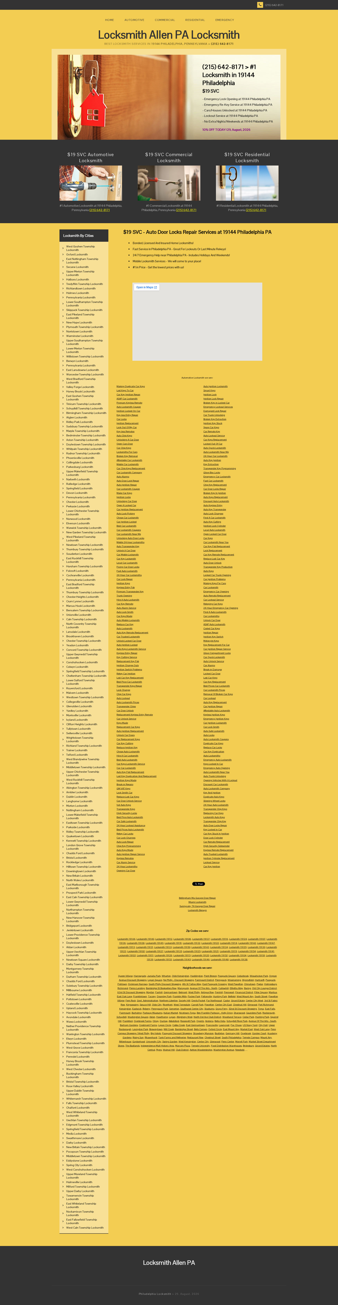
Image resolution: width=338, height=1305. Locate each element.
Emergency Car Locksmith (217, 476)
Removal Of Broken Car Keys (218, 694)
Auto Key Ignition (212, 460)
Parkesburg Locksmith (79, 467)
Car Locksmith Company (129, 472)
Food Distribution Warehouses (226, 1045)
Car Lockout (209, 698)
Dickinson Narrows (137, 984)
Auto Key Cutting (212, 521)
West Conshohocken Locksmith (85, 1169)
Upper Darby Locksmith (80, 1191)
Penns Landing (137, 988)
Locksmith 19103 (127, 955)
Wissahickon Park (259, 975)
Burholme (137, 1012)
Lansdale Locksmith (78, 632)
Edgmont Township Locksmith (84, 1124)
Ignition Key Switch (213, 636)
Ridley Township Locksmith (82, 831)
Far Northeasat (214, 1000)
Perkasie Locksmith (78, 506)
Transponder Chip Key (214, 821)
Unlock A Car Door (126, 550)
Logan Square (155, 980)
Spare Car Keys (211, 427)
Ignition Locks (124, 497)
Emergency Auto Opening (216, 768)
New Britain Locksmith (79, 875)
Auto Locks (208, 735)
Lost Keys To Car (125, 390)
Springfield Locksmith (79, 488)
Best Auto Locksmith (127, 759)
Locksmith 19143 (200, 947)
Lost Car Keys (210, 677)
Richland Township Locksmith (84, 745)
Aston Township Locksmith (82, 440)
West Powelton (235, 984)
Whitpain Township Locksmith (84, 449)
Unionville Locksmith (78, 615)
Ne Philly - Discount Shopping (178, 980)
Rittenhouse (125, 1041)
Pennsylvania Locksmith (80, 297)
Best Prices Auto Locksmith (130, 829)
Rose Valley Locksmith (79, 1086)
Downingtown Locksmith (81, 871)
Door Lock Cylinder (213, 837)
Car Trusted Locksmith (128, 636)
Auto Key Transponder (214, 509)
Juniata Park (154, 975)
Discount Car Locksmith (215, 784)
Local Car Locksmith (127, 562)
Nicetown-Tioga (187, 1012)
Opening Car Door (126, 870)
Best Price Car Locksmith (129, 681)
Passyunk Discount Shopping (177, 1033)
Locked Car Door (211, 673)
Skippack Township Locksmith (84, 310)
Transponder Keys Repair (129, 685)
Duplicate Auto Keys (213, 796)
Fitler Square (261, 992)
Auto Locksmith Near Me (216, 452)
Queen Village (125, 975)
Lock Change (123, 690)
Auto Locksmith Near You (216, 772)
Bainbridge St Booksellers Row (161, 988)
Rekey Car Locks (125, 833)
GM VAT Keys (123, 788)
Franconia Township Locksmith (84, 1052)
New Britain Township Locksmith (85, 1147)
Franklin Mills (180, 996)
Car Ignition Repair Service (217, 649)
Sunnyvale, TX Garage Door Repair (197, 906)
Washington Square (138, 1017)
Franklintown (140, 996)
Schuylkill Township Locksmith (84, 408)
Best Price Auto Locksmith (130, 817)
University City (153, 1041)
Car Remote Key (211, 431)
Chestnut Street (213, 1037)
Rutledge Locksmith (78, 484)
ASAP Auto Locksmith (214, 624)
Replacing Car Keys (213, 813)
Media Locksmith (76, 1133)
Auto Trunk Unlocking (214, 776)
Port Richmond (266, 1004)
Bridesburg (248, 1045)
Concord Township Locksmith (84, 650)
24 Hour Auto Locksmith (215, 804)
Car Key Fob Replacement (216, 546)
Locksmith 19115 (182, 955)
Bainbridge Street (184, 1029)
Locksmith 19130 (256, 947)
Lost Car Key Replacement (130, 677)
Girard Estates (262, 1045)
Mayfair (150, 992)
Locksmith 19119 (228, 951)
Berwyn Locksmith (77, 361)
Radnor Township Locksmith (83, 453)
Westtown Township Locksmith (85, 697)
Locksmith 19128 (136, 943)
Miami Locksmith (197, 902)
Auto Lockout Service (214, 435)
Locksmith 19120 (200, 955)
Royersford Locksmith (79, 688)
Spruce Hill (145, 1004)
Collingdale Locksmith (79, 462)
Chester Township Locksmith (83, 641)
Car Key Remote (125, 603)
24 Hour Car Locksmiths (129, 575)
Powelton (209, 1004)
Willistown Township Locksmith (85, 356)
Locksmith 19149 (155, 943)
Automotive (134, 20)
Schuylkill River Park (237, 1021)
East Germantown (195, 1025)
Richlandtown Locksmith (81, 288)
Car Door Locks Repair (214, 488)
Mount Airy (266, 1037)
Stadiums (209, 1008)
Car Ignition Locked (127, 521)
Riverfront (168, 1004)
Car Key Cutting (125, 743)
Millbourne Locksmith (79, 990)
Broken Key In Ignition (214, 493)
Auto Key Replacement (215, 702)
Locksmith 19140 (145, 939)
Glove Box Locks (211, 472)
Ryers (159, 1049)
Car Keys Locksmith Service (131, 763)
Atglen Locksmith (76, 417)
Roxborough (268, 1012)
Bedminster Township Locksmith (86, 435)
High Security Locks (127, 813)
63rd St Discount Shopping (131, 992)
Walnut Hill (169, 1049)
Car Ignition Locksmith (215, 722)
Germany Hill (232, 1033)
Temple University (200, 1045)
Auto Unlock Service (213, 661)
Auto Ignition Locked (127, 644)
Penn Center (227, 1041)
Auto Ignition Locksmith (215, 386)
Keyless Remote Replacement (218, 850)
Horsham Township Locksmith (84, 566)
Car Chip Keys (124, 447)
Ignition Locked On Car (128, 411)
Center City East (223, 1004)
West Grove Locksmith (79, 1047)
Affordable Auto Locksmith (216, 710)
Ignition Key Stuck (212, 423)
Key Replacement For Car (216, 644)
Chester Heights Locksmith (82, 597)
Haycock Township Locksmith (84, 1012)
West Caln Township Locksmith (85, 1227)
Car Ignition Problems (214, 579)
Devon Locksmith (76, 493)
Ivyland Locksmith (77, 719)
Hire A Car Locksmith (127, 755)
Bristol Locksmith (76, 857)
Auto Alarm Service (126, 608)
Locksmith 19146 (201, 959)
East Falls (270, 1008)
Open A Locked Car (126, 505)
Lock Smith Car (124, 792)
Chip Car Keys (124, 694)
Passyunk (270, 980)
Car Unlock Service (126, 718)
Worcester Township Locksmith (85, 374)
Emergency (225, 20)
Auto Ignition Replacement (130, 731)
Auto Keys (208, 571)
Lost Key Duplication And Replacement (136, 776)
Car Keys (208, 538)
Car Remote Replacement (216, 841)
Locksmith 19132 (191, 943)
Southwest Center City (191, 1008)
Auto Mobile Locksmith (128, 620)
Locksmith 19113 (126, 947)
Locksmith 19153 (163, 959)
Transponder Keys (126, 809)
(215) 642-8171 (274, 5)
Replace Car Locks (212, 747)
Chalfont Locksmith (78, 1107)
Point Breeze (210, 975)
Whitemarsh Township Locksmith (86, 1098)
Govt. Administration (147, 1000)
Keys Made (122, 722)
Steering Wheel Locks (214, 800)
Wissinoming (234, 980)
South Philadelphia (231, 1037)
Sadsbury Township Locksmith (84, 426)
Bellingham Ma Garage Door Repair (197, 898)
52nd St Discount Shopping (243, 1008)
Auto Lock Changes (213, 513)
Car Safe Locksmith (127, 821)
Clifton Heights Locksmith (81, 724)
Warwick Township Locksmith (84, 528)
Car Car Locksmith (126, 768)
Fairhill (159, 992)
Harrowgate (140, 975)
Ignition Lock (210, 394)
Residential (195, 20)
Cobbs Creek (178, 1025)
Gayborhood (138, 1041)
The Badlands (132, 1045)
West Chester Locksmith (81, 1069)
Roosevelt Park (187, 1021)
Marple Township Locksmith (83, 431)
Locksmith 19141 (265, 951)
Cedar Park (248, 1017)
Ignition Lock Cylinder (214, 525)
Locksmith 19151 (173, 943)
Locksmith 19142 (247, 943)
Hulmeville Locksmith (79, 1182)
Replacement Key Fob (128, 661)
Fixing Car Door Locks (128, 566)
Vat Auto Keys (124, 804)
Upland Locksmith (77, 1008)
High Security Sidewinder (216, 846)
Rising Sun (138, 1037)
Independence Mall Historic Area (157, 1045)
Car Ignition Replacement (130, 509)
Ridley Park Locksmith (79, 422)
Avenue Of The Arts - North (203, 988)
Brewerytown (156, 1029)
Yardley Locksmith (77, 710)
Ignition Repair (210, 632)
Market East (246, 1029)
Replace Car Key (125, 624)
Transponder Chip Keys (215, 809)
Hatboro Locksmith (77, 279)
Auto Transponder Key (128, 546)
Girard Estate (238, 1000)
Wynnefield (248, 980)
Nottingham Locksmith (80, 810)
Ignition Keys (123, 583)
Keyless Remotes (125, 858)
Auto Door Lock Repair (128, 480)
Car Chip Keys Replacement (131, 468)
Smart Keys (209, 390)
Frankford (128, 1021)
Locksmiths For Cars (127, 452)
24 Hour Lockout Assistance (131, 825)
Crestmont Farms (148, 1025)
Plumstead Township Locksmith (85, 1043)
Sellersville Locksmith (79, 733)
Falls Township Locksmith (81, 1103)
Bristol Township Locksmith (82, 1081)
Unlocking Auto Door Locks (130, 538)
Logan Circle (164, 1025)
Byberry (146, 1008)
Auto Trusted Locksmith (215, 854)
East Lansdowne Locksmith (82, 370)
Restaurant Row (195, 1037)
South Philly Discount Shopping (165, 984)
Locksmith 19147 (266, 943)
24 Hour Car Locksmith (215, 456)
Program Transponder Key (130, 591)
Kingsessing (132, 1004)
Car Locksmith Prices (214, 690)
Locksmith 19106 (182, 939)
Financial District (244, 992)
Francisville (212, 1025)
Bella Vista (220, 1021)
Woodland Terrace (231, 1017)
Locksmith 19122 (210, 943)
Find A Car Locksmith (214, 517)
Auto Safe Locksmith (213, 731)
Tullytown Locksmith (78, 728)
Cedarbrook (243, 975)
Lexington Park (140, 1029)
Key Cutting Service (127, 657)
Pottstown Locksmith (79, 999)
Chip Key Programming (129, 846)
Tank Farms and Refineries (172, 1037)
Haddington (196, 975)
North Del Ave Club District (207, 1017)
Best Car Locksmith (126, 525)
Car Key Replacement (214, 681)
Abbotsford (174, 1021)
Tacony (152, 996)
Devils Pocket (198, 1000)
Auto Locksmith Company (216, 788)
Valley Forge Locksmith (80, 387)
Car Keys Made (124, 616)
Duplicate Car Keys (213, 743)
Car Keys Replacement (215, 439)
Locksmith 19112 (163, 939)
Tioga (261, 1008)
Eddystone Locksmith (79, 1160)
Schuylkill (122, 1017)
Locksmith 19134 (219, 947)
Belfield (232, 996)
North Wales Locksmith (80, 880)
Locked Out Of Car (212, 443)
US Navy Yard (250, 1025)
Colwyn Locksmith (77, 667)
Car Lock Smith (211, 727)
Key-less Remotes (125, 431)
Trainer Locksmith (76, 750)
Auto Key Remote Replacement (132, 632)
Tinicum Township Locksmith (83, 404)
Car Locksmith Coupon (128, 488)
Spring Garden (169, 1041)
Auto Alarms (123, 476)
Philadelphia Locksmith (155, 1294)
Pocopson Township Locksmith (85, 1151)
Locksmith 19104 (237, 955)
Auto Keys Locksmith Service (131, 649)
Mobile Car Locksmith (128, 464)
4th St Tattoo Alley (191, 984)
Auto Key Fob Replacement (130, 772)
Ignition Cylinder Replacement (219, 858)
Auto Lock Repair (125, 841)
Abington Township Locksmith (84, 787)
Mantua (273, 992)
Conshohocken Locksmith (82, 662)
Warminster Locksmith (79, 336)
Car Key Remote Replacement (218, 554)
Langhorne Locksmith (79, 801)
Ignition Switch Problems (129, 669)
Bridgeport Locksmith (79, 925)
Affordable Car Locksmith (129, 460)
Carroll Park (197, 1004)
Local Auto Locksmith (214, 530)
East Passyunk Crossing (214, 984)
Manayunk (183, 988)
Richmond (123, 988)
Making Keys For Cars (214, 583)
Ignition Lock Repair (213, 398)
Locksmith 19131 (144, 947)
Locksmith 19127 (154, 951)
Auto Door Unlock (212, 562)
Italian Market (171, 1012)
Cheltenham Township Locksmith (86, 676)
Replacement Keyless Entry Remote (135, 714)
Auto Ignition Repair (127, 484)
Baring (247, 988)
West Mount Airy (245, 996)
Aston (152, 1017)
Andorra (209, 1021)
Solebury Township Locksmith (84, 985)
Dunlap (163, 1021)
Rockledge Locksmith (79, 862)
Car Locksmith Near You (215, 542)
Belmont (183, 992)
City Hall (263, 1025)
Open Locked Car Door (215, 534)
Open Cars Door (125, 443)
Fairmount (125, 1012)
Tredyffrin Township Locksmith (84, 284)
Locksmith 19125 (191, 951)
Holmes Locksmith (77, 293)
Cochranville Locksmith (80, 575)
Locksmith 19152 (219, 955)
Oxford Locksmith (77, 254)
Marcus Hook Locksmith (80, 606)
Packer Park (194, 996)
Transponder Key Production (218, 566)
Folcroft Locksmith (77, 571)
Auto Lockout (123, 698)
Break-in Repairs (125, 784)
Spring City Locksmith (79, 1165)
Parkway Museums (152, 1012)
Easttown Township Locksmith (84, 822)
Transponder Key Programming (219, 468)
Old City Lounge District (264, 988)
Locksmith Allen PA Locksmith (169, 35)
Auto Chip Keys (124, 435)
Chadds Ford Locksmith (80, 853)
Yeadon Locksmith (77, 645)
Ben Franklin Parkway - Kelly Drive (215, 1012)
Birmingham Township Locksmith (86, 413)
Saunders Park (253, 1012)
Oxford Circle (215, 1029)
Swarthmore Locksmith (80, 1138)
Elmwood (252, 1004)
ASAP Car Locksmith (127, 398)
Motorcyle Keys (211, 640)
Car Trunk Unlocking (214, 415)
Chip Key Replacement (215, 484)
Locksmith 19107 (256, 939)
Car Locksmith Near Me (129, 534)
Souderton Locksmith (79, 554)
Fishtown (122, 984)
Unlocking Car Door (127, 501)
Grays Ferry (221, 1008)
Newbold (239, 1049)
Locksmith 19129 (238, 947)
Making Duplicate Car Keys (131, 386)
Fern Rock (131, 1000)
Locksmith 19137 (201, 939)
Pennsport (229, 992)
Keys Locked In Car (213, 763)
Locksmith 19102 (136, 951)
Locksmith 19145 (182, 959)
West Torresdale (182, 1004)
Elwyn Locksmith (76, 1038)
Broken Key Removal (127, 456)
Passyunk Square (227, 975)
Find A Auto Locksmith (215, 612)
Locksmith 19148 (220, 959)
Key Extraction (211, 464)
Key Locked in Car (212, 829)
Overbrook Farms (142, 1021)
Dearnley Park (164, 996)
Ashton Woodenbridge (201, 1049)
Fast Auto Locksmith (127, 571)
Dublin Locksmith (76, 796)
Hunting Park (220, 996)
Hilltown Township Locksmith (83, 866)
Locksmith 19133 (163, 947)
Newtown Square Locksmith (83, 959)
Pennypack (221, 980)
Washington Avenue (223, 1049)
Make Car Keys (124, 493)
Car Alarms (209, 665)
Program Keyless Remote (129, 402)
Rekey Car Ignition (126, 673)
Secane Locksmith (77, 267)
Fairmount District (204, 980)
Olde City (157, 1004)
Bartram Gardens (129, 1025)
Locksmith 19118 (256, 955)
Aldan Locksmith (76, 947)
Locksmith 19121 (210, 951)
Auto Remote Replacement (217, 595)
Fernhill (219, 992)
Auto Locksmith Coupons (216, 739)
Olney (156, 1021)
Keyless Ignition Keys (214, 714)
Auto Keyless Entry (212, 505)
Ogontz (200, 1021)
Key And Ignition (211, 792)
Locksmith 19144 (126, 939)
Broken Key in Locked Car (216, 402)
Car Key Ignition (211, 866)
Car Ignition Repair (213, 706)
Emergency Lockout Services (218, 406)
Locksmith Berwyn (197, 910)
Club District (182, 1049)
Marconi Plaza (182, 1045)
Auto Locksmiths (211, 755)
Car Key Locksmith (126, 558)
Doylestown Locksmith (80, 942)
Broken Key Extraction (214, 419)
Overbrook (246, 1033)
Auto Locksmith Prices (128, 702)
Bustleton (219, 1033)
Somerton (174, 1008)
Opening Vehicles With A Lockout (220, 780)
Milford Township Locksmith (83, 1186)
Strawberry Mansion (203, 1033)
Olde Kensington (180, 975)
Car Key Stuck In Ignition (216, 833)
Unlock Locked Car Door (129, 640)
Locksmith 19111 (145, 955)
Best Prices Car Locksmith (216, 685)
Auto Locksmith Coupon (129, 406)
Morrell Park (241, 1041)
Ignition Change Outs (128, 665)
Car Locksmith (210, 587)
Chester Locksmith (77, 502)
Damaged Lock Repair (214, 411)
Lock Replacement (212, 550)
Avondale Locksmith (78, 1017)
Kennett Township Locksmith (83, 840)
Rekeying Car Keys (213, 603)
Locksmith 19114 (228, 943)
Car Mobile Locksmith (128, 554)
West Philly (194, 992)
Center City (203, 1041)
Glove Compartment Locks (217, 653)
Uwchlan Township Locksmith (84, 1120)
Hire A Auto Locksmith (128, 599)
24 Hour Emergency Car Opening (220, 608)
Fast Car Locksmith (213, 480)
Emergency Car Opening (216, 591)
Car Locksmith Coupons (129, 530)
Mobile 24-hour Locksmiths (130, 542)
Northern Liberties (168, 1000)
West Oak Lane (262, 1029)
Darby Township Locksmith (82, 964)
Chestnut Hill (239, 1004)
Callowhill (223, 988)
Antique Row (207, 992)
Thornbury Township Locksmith (85, 549)
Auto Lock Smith (125, 612)
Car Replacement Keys (128, 739)
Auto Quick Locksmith (214, 447)
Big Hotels (156, 1033)
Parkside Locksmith (78, 827)
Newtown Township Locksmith (84, 545)
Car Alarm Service (126, 862)
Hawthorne (162, 1017)
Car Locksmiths (211, 616)
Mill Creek (169, 1029)
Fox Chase (236, 1025)
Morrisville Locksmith (78, 715)
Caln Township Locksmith (81, 619)
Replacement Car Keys (128, 727)
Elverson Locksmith (78, 523)
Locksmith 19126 (163, 955)
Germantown (170, 992)
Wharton (166, 975)
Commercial (165, 20)
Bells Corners (200, 1029)
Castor (226, 1000)
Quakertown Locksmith (80, 836)
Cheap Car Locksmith (128, 517)
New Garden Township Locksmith (86, 532)
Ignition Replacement (127, 423)
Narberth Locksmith (78, 479)
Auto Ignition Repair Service (131, 854)
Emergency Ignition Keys (216, 718)
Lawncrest (224, 1025)
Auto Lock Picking (126, 513)
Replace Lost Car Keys (128, 796)
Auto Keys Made (125, 850)
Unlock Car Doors (126, 735)
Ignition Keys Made (126, 780)
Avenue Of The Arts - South (262, 1021)
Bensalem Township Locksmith (85, 610)
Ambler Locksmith (77, 792)
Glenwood (215, 1041)
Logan (172, 1017)
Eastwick (136, 1008)
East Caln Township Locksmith (84, 897)
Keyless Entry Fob (126, 587)
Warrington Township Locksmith (85, 1034)
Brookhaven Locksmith (80, 636)
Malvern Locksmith (77, 693)
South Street (261, 996)
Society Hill (184, 1000)
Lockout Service (211, 862)
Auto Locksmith (124, 628)
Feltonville (206, 996)
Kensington (125, 1008)
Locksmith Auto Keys (214, 817)
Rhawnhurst (151, 1037)
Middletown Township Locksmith (85, 767)
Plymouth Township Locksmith (84, 327)
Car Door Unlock (125, 710)
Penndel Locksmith (78, 1056)
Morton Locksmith (77, 805)
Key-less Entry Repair (127, 415)
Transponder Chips (126, 706)
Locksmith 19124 (238, 939)
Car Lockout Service (213, 599)
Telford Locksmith (77, 754)
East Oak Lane (124, 996)
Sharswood (239, 1012)
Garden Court (259, 1033)
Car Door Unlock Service (129, 800)
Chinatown (249, 984)
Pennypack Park (159, 1008)
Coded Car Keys (211, 628)
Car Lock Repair (125, 579)
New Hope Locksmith (79, 322)
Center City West (254, 1000)
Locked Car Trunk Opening (217, 575)
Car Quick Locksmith (214, 657)
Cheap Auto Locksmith (128, 751)
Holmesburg (270, 984)
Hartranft (259, 980)
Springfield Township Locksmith (85, 671)
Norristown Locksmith (79, 331)
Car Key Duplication (213, 751)
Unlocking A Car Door (128, 439)
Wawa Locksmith (76, 1021)
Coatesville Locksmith (79, 1003)
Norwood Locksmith (78, 519)
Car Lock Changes (126, 837)
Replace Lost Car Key (214, 558)
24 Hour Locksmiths (127, 866)
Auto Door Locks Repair (215, 825)
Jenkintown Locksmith (79, 930)
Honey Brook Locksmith (80, 391)
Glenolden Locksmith (79, 706)
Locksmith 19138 (238, 959)
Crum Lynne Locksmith (80, 601)
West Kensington (187, 1041)
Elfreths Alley (236, 988)
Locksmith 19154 (247, 951)
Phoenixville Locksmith (80, 458)
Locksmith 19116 (219, 939)
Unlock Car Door (211, 620)
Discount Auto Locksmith (216, 501)
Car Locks (122, 419)
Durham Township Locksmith (83, 976)
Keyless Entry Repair (127, 653)
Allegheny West (184, 1017)
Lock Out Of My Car (127, 427)
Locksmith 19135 (173, 951)
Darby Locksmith (76, 1142)
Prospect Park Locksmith (81, 892)
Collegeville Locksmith (79, 702)
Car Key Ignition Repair (128, 394)
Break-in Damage (212, 669)
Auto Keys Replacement (215, 497)
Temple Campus (251, 1037)
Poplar (260, 984)
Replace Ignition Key (127, 747)
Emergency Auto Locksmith (217, 759)
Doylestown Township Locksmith (86, 444)
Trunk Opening (124, 595)
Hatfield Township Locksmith (83, 994)
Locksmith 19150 (181, 947)
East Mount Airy (231, 1029)
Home (109, 20)
